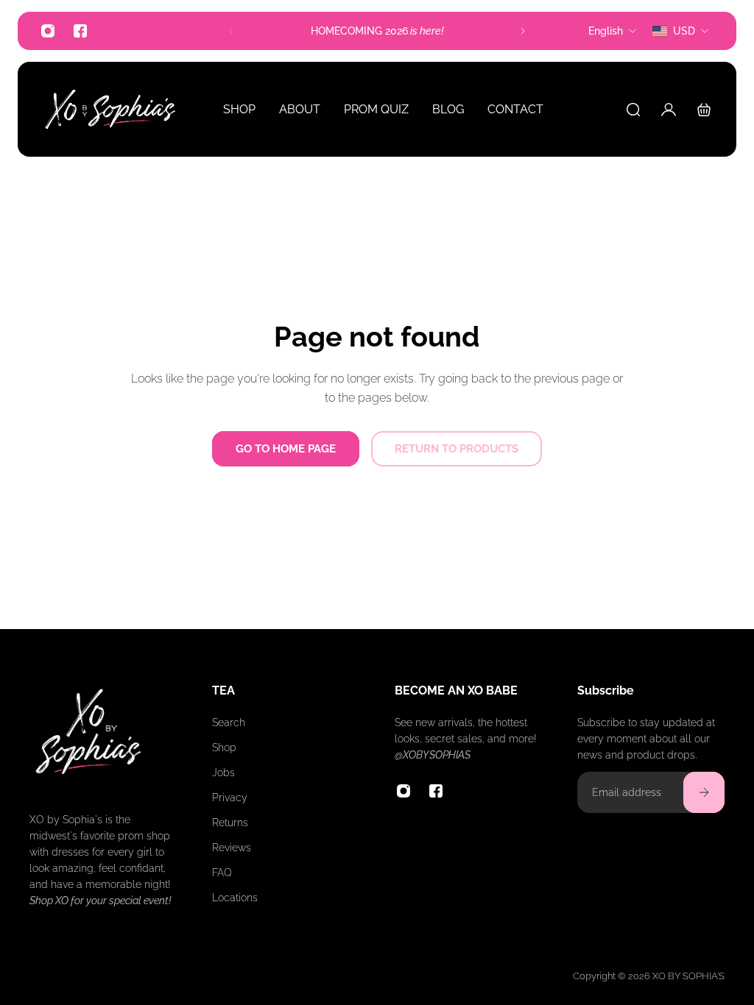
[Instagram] (48, 31)
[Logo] (110, 109)
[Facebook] (80, 31)
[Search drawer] (633, 109)
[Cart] (704, 109)
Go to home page (286, 448)
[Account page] (668, 109)
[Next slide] (522, 31)
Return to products (456, 448)
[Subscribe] (704, 792)
